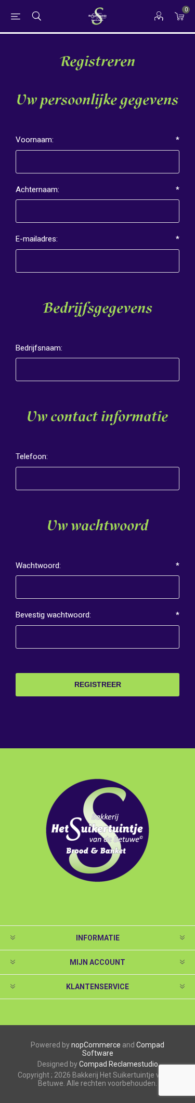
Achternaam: (37, 189)
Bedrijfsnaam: (39, 348)
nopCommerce (96, 1045)
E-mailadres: (37, 239)
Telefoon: (32, 456)
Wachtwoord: (38, 565)
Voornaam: (35, 139)
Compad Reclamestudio (118, 1064)
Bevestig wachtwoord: (53, 615)
